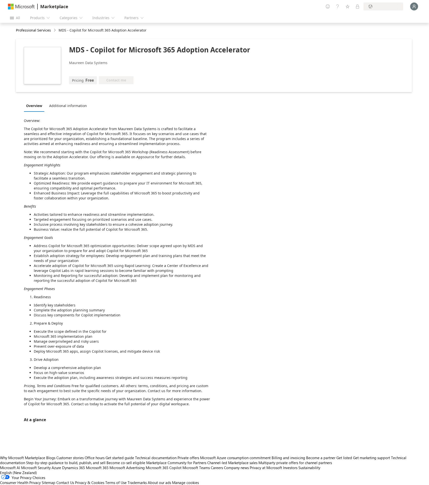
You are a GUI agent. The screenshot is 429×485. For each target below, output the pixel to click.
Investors (290, 467)
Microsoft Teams (196, 467)
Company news (236, 467)
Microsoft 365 (97, 467)
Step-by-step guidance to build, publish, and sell (66, 462)
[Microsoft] (21, 6)
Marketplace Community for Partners (176, 462)
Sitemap (48, 482)
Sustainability (309, 467)
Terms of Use (116, 482)
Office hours (95, 457)
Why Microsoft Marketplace (22, 457)
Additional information (68, 105)
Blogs (50, 457)
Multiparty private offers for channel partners (295, 462)
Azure (56, 467)
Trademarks (137, 482)
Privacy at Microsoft (266, 467)
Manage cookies (185, 482)
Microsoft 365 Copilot (163, 467)
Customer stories (70, 457)
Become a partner (320, 457)
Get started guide (120, 457)
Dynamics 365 (73, 467)
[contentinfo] (55, 30)
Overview (34, 105)
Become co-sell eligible (126, 462)
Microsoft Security (36, 467)
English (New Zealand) (18, 472)
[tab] (35, 105)
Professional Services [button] (33, 30)
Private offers (188, 457)
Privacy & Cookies (89, 482)
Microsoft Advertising (127, 467)
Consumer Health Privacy (20, 482)
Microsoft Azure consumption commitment (236, 457)
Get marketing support (371, 457)
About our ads (159, 482)
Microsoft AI (10, 467)
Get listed (344, 457)
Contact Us (65, 482)
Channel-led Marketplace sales (232, 462)
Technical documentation (156, 457)
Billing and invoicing (288, 457)
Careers (217, 467)
